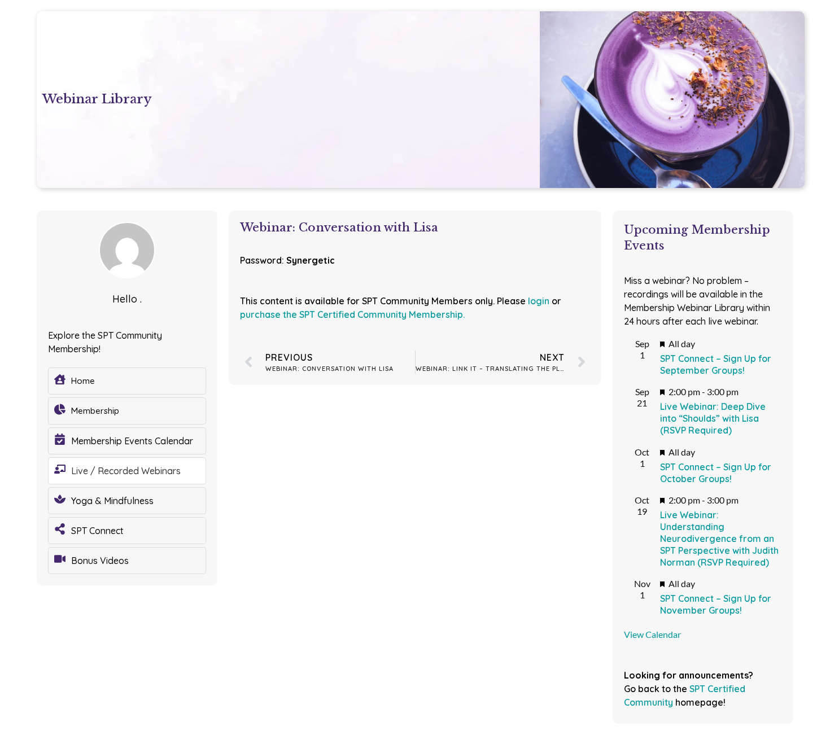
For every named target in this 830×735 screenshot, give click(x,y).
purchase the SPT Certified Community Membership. (352, 314)
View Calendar (652, 634)
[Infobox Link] (127, 381)
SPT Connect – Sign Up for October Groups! (715, 472)
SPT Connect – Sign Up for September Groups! (715, 364)
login (538, 301)
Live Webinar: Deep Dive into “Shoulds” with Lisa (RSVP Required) (713, 418)
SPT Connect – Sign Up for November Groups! (715, 604)
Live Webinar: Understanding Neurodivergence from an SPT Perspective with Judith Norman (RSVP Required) (719, 538)
